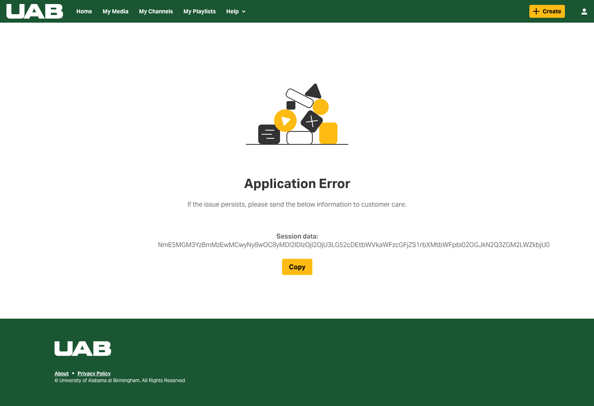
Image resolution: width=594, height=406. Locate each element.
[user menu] (584, 11)
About (62, 373)
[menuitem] (84, 11)
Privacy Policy (94, 373)
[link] (547, 11)
